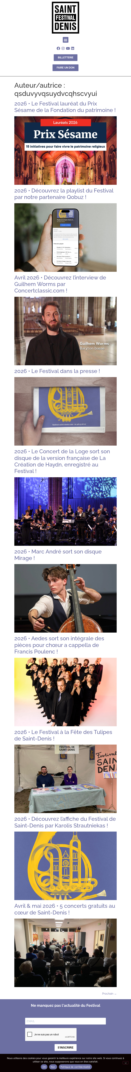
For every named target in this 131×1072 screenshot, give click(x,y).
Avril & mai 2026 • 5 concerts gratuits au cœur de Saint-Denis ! (64, 909)
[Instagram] (63, 48)
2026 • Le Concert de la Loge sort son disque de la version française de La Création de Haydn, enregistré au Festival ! (62, 461)
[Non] (125, 1062)
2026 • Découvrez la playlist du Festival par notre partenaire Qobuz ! (63, 193)
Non (53, 1066)
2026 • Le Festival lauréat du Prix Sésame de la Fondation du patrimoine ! (65, 106)
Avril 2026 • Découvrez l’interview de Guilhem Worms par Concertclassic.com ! (60, 284)
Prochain (109, 993)
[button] (65, 40)
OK (44, 1066)
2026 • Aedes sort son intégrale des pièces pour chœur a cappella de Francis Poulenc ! (59, 645)
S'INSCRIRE (66, 1047)
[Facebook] (58, 48)
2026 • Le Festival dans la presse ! (57, 371)
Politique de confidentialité (75, 1066)
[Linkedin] (72, 48)
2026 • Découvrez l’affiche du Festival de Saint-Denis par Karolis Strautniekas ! (65, 822)
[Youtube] (68, 48)
